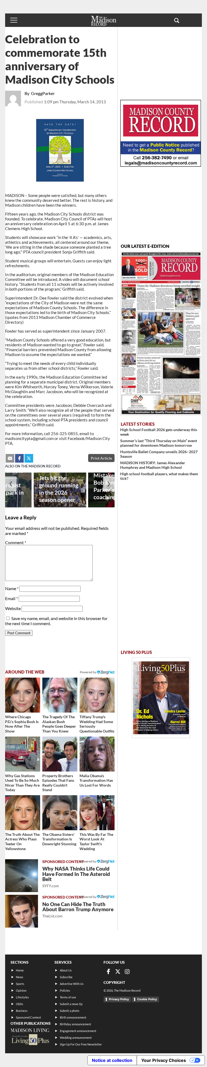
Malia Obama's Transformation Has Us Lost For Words (96, 780)
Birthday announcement (75, 1024)
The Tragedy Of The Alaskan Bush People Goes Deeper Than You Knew (59, 723)
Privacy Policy (119, 999)
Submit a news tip (71, 1004)
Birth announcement (73, 1017)
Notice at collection (112, 1060)
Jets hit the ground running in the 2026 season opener (58, 488)
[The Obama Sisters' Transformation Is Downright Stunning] (59, 812)
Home (20, 970)
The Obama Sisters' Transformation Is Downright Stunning (59, 839)
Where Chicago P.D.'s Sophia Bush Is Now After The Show (22, 723)
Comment (15, 542)
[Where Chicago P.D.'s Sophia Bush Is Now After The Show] (22, 695)
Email (11, 598)
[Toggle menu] (13, 20)
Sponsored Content (28, 1017)
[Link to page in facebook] (19, 458)
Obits (19, 1004)
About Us (66, 970)
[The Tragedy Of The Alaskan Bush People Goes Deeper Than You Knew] (59, 695)
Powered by (88, 861)
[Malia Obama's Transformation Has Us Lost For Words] (97, 754)
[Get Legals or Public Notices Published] (160, 165)
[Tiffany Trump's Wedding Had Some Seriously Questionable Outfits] (97, 695)
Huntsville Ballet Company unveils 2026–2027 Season (159, 454)
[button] (176, 20)
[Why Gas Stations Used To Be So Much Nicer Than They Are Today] (22, 754)
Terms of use (68, 997)
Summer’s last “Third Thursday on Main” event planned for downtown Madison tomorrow (158, 443)
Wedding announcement (76, 1037)
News (19, 977)
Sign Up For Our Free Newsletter (81, 1044)
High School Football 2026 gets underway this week (158, 431)
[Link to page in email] (10, 458)
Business (21, 1010)
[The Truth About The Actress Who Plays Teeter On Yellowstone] (22, 812)
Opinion (21, 990)
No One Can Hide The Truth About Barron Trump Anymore (77, 909)
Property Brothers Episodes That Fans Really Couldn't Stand (58, 782)
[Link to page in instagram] (127, 971)
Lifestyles (22, 997)
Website (13, 608)
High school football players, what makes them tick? (159, 476)
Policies (65, 990)
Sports (20, 983)
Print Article (101, 458)
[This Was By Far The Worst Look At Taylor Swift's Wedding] (97, 812)
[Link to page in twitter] (29, 458)
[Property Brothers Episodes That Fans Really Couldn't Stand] (59, 754)
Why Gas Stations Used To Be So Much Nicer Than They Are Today (22, 782)
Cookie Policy (147, 999)
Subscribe (66, 977)
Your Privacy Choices (163, 1060)
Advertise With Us (72, 983)
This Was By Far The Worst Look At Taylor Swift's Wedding (96, 841)
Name (12, 588)
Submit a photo (69, 1010)
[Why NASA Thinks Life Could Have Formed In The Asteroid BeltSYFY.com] (21, 875)
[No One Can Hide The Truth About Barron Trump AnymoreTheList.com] (21, 911)
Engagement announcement (78, 1031)
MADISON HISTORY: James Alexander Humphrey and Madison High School (152, 465)
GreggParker (43, 93)
